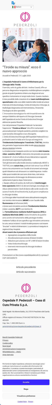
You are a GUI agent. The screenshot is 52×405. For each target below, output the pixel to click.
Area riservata (8, 355)
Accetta (26, 382)
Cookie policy (8, 343)
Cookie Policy (22, 401)
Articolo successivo (26, 272)
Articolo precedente (26, 267)
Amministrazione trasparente (14, 349)
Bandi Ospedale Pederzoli (12, 337)
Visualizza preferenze (26, 396)
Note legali (7, 346)
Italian (18, 7)
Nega (26, 389)
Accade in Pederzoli (10, 76)
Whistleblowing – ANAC (12, 352)
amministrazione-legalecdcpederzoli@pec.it (22, 326)
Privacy (30, 401)
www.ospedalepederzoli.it (29, 255)
